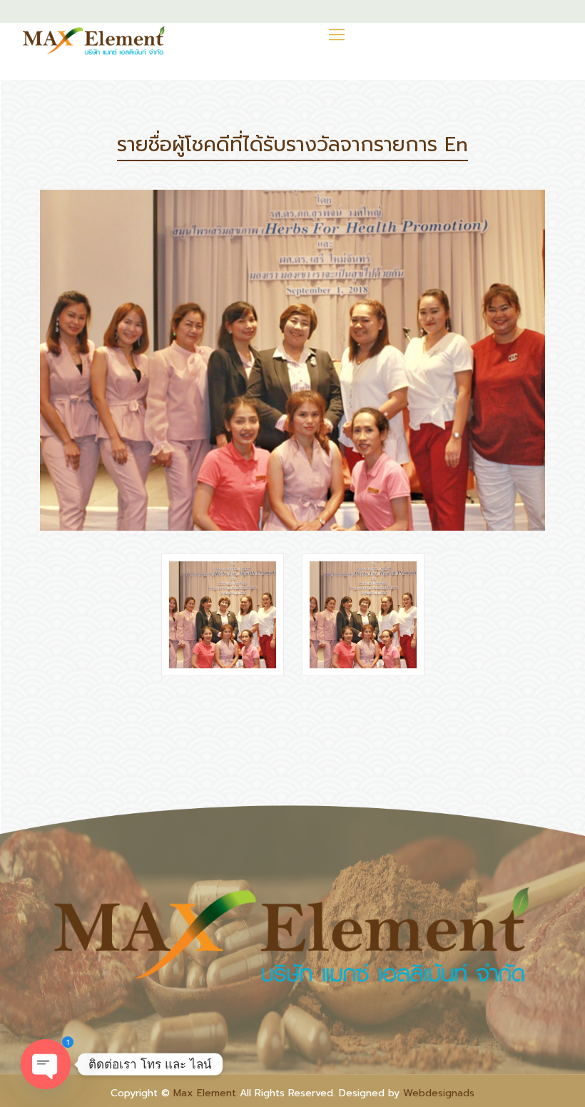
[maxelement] (94, 41)
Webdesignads (438, 1093)
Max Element (204, 1093)
